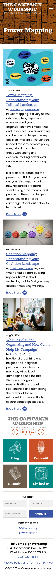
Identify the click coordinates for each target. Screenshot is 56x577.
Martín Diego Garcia (21, 268)
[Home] (22, 8)
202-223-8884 (28, 557)
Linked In (32, 432)
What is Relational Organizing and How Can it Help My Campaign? (28, 345)
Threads (41, 432)
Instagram (23, 432)
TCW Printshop (28, 533)
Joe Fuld (14, 354)
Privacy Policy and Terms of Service (28, 562)
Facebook (15, 432)
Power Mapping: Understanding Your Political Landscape (22, 100)
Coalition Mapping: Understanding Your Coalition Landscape (22, 259)
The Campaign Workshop (24, 109)
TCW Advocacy (28, 528)
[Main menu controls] (50, 8)
